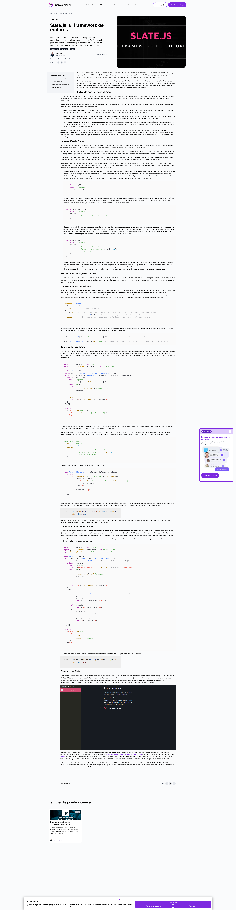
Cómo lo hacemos (105, 5)
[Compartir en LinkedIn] (58, 62)
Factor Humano (118, 5)
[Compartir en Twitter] (62, 62)
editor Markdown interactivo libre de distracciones (124, 754)
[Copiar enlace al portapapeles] (163, 783)
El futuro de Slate (56, 87)
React (72, 49)
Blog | (55, 13)
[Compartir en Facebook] (65, 62)
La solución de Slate (57, 81)
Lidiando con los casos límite (59, 79)
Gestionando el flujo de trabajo (60, 84)
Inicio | (52, 13)
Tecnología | (61, 13)
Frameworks (68, 13)
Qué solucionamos (91, 5)
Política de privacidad (125, 900)
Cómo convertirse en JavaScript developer (60, 823)
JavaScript (64, 49)
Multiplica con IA (131, 5)
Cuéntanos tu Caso (177, 5)
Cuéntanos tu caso (210, 475)
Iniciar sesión (160, 5)
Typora (62, 756)
